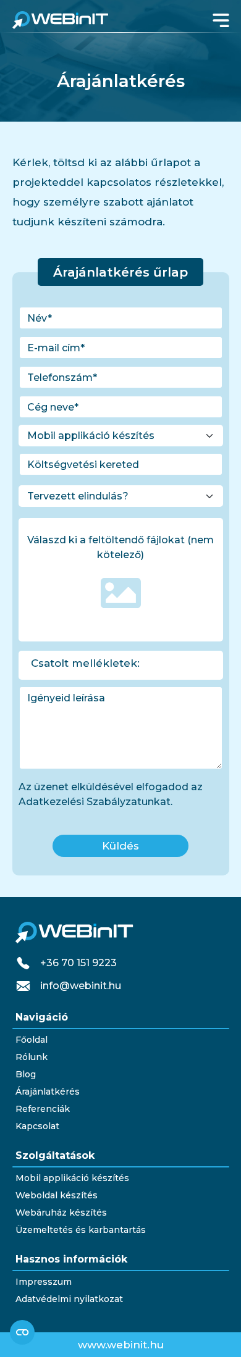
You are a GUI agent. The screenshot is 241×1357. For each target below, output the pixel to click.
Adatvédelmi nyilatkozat (69, 1299)
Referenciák (42, 1108)
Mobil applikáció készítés (72, 1178)
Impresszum (43, 1281)
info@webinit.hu (80, 986)
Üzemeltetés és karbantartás (80, 1229)
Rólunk (31, 1057)
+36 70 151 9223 (78, 963)
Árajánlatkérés (47, 1091)
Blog (25, 1074)
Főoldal (31, 1039)
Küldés (120, 846)
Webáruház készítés (61, 1212)
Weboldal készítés (56, 1195)
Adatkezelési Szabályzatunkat (95, 802)
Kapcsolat (37, 1126)
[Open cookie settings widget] (22, 1332)
